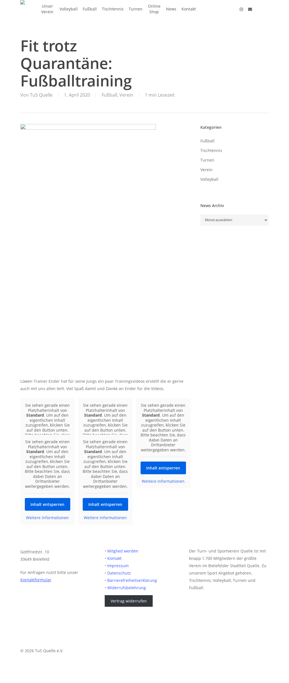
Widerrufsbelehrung (126, 587)
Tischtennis (211, 150)
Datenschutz (119, 573)
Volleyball (209, 179)
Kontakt (114, 558)
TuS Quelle (41, 95)
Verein (126, 95)
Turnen (207, 160)
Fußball (109, 95)
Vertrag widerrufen (129, 601)
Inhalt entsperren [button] (163, 468)
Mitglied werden (122, 551)
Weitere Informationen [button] (163, 481)
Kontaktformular (35, 579)
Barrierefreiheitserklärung (132, 580)
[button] (144, 679)
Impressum (118, 565)
